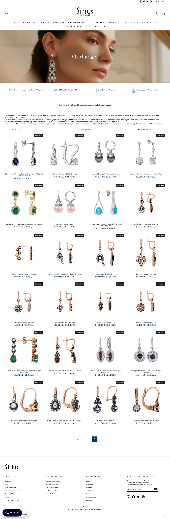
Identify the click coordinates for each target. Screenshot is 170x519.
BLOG (87, 26)
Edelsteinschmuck (92, 494)
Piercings (89, 500)
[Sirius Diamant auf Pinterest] (143, 496)
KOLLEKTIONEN (98, 23)
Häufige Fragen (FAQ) (53, 481)
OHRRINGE (44, 23)
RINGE (16, 23)
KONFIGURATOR (149, 23)
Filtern (14, 129)
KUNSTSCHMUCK (130, 23)
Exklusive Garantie (52, 488)
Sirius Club (49, 494)
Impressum (9, 481)
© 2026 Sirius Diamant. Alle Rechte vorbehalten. (85, 510)
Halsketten (90, 484)
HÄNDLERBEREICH (73, 26)
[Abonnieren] (156, 489)
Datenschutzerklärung (13, 491)
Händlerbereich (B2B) (12, 500)
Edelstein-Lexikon (52, 491)
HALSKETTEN (29, 23)
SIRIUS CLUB (99, 26)
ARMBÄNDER (58, 23)
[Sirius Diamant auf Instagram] (128, 496)
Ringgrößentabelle (52, 484)
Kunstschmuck (91, 497)
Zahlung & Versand (11, 494)
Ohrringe (89, 488)
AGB (6, 484)
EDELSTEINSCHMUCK (78, 23)
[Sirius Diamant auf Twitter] (138, 496)
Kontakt (7, 497)
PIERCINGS (114, 23)
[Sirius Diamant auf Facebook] (133, 496)
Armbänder (90, 491)
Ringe (88, 481)
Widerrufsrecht (10, 488)
